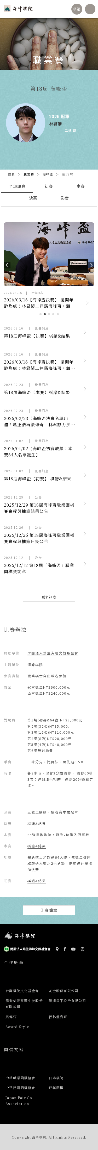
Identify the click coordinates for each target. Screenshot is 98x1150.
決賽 (33, 198)
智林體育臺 (58, 1016)
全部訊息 (17, 186)
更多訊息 (49, 597)
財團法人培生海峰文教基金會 (52, 653)
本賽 (81, 186)
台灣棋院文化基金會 (22, 990)
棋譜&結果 (36, 823)
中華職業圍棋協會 (20, 1077)
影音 (65, 198)
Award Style (17, 1026)
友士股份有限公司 (63, 990)
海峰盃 (48, 174)
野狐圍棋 (56, 1087)
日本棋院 (56, 1077)
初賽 (49, 186)
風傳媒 (11, 1016)
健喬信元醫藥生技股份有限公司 (24, 1003)
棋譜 (77, 8)
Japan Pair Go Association (18, 1100)
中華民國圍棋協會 (20, 1087)
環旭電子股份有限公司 (67, 1000)
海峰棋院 (35, 664)
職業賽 (29, 174)
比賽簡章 (49, 910)
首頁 (11, 174)
